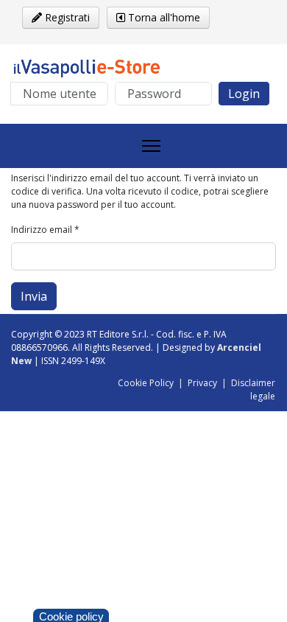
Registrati (66, 17)
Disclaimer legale (253, 389)
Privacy (202, 383)
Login (244, 93)
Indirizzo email (45, 229)
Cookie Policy (146, 383)
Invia (34, 296)
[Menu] (151, 146)
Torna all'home (162, 17)
